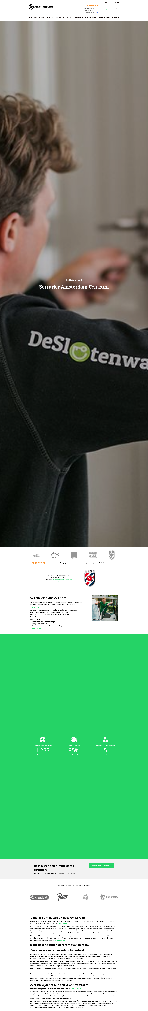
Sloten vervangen (39, 17)
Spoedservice (51, 17)
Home (31, 17)
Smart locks (69, 17)
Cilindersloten (79, 17)
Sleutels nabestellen (91, 17)
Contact (111, 2)
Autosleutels (60, 17)
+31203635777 (35, 607)
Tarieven (117, 2)
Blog (106, 2)
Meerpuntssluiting (104, 17)
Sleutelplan (115, 17)
